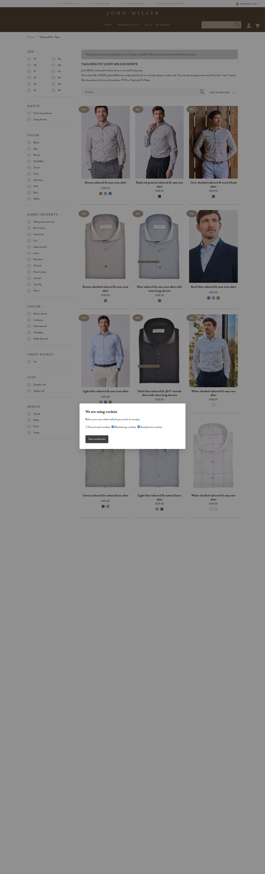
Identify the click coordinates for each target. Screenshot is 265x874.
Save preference (96, 439)
